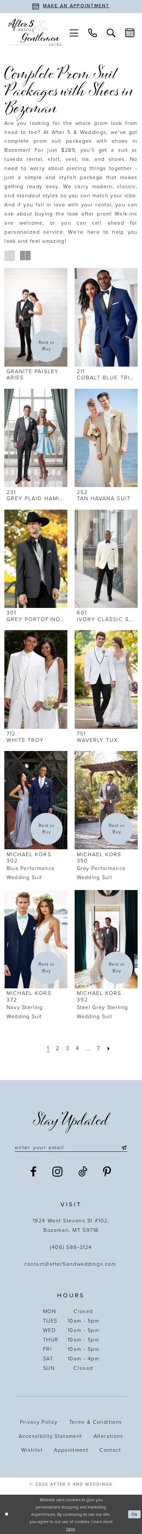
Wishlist (32, 1450)
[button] (74, 33)
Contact (110, 1450)
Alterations (108, 1436)
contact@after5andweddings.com (71, 1264)
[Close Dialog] (6, 1514)
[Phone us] (92, 33)
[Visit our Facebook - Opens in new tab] (33, 1172)
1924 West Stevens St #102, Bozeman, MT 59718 (71, 1225)
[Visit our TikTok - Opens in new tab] (83, 1172)
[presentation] (35, 317)
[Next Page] (108, 1049)
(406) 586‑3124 (71, 1247)
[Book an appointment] (130, 33)
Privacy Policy (39, 1422)
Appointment (71, 1450)
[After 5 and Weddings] (35, 33)
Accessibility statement (50, 1436)
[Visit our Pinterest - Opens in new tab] (107, 1172)
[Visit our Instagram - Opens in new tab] (57, 1172)
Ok (134, 1514)
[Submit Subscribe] (122, 1147)
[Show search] (111, 33)
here (70, 1528)
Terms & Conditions (95, 1422)
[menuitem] (74, 33)
